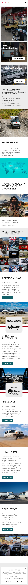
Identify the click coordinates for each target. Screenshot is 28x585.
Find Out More (7, 298)
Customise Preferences (18, 578)
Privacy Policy (8, 578)
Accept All (19, 581)
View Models (19, 81)
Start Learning (18, 58)
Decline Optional (10, 581)
